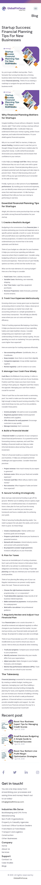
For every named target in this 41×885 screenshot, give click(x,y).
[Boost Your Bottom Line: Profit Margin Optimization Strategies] (7, 754)
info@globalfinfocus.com (13, 802)
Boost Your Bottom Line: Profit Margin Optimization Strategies (25, 754)
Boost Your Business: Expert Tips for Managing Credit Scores (26, 724)
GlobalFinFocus (20, 878)
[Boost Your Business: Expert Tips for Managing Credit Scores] (7, 725)
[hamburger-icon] (35, 8)
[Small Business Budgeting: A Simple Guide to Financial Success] (7, 740)
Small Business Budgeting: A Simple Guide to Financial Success (26, 739)
